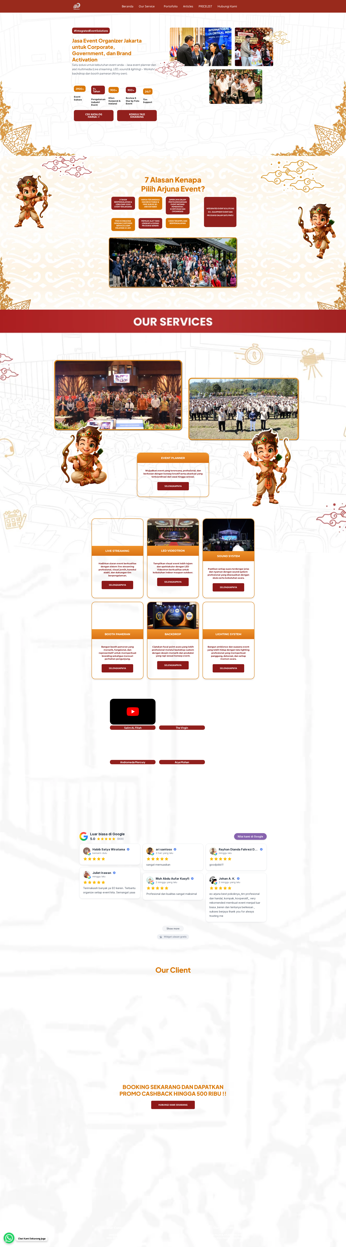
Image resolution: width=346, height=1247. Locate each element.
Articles (188, 6)
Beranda (128, 6)
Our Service (147, 6)
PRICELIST (205, 6)
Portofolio (171, 6)
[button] (148, 6)
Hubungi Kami (227, 6)
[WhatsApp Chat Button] (9, 1238)
